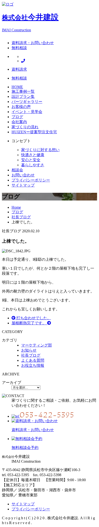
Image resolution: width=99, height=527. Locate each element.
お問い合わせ (23, 175)
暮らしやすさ (32, 165)
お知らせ (29, 350)
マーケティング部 (36, 345)
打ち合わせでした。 (33, 318)
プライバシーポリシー (31, 180)
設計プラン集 (23, 96)
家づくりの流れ (25, 127)
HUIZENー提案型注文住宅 (34, 132)
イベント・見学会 (27, 112)
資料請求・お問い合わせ (33, 43)
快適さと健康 (32, 155)
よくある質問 (32, 360)
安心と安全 (30, 160)
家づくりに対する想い (40, 150)
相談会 (17, 170)
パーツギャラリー (27, 102)
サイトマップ (23, 185)
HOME (17, 87)
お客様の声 (21, 107)
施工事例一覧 (23, 91)
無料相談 (19, 48)
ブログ (17, 117)
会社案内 (19, 122)
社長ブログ (30, 355)
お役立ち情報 (32, 365)
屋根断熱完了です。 (29, 323)
